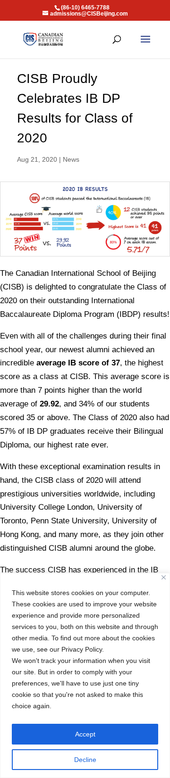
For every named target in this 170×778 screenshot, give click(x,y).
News (71, 159)
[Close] (164, 577)
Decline (85, 759)
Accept (85, 734)
